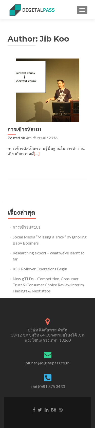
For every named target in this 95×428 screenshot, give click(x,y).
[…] (37, 153)
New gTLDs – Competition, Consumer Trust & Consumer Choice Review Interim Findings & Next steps (48, 284)
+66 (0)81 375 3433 (47, 386)
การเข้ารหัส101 (25, 129)
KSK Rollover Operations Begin (40, 268)
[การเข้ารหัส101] (47, 89)
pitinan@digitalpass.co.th (47, 362)
